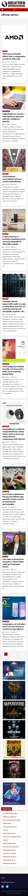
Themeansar (18, 893)
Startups (5, 556)
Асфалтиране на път (9, 860)
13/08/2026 (7, 507)
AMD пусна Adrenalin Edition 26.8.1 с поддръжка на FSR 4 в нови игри (13, 56)
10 (18, 654)
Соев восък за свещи (9, 853)
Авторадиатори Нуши (10, 826)
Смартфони (6, 621)
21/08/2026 (7, 62)
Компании (5, 233)
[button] (25, 10)
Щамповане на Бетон (9, 856)
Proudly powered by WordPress (9, 891)
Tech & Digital (6, 111)
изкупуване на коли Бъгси (11, 846)
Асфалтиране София (9, 833)
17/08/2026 (7, 184)
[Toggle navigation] (14, 10)
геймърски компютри (9, 816)
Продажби (5, 173)
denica (15, 62)
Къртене (5, 830)
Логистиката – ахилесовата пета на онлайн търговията (12, 179)
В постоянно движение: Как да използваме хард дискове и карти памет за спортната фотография (13, 499)
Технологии (6, 363)
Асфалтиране (7, 823)
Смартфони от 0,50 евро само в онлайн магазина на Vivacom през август (13, 626)
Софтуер (5, 51)
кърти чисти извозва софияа (12, 836)
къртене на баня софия (10, 813)
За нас (3, 878)
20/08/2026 (7, 124)
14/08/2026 (7, 247)
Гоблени (5, 840)
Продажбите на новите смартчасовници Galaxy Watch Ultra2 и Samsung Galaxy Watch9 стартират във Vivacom (13, 434)
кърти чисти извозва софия (11, 820)
